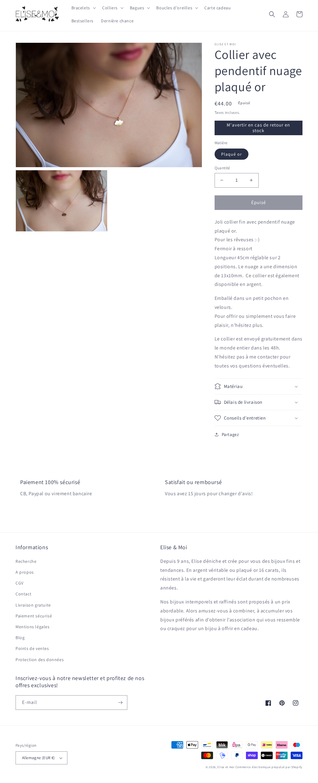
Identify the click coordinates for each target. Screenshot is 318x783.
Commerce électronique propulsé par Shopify (268, 767)
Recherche (26, 561)
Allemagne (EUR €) (38, 757)
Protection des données (40, 659)
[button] (83, 7)
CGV (20, 583)
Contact (23, 594)
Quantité (222, 168)
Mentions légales (33, 627)
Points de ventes (32, 648)
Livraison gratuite (33, 605)
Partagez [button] (230, 434)
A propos (25, 572)
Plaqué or (231, 154)
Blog (20, 637)
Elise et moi (225, 767)
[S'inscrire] (120, 702)
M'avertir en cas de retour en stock (258, 127)
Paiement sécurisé (34, 616)
